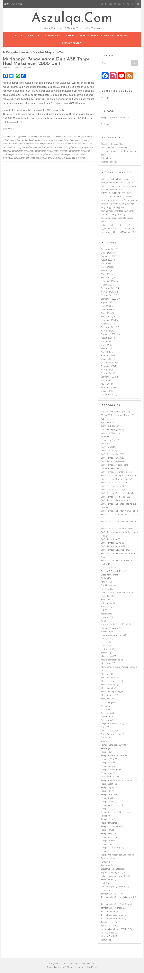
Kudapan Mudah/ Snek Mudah (115, 624)
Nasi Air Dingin (107, 702)
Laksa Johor (106, 638)
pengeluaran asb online (24, 157)
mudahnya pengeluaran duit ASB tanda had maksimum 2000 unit (36, 147)
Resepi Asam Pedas (110, 769)
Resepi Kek (106, 798)
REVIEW (104, 861)
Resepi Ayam (106, 773)
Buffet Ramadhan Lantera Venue (115, 549)
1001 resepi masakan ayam (113, 411)
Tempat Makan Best (110, 893)
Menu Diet (105, 674)
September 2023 (108, 256)
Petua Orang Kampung (111, 734)
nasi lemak (106, 716)
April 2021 (105, 352)
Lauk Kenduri (107, 649)
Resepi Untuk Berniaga (111, 847)
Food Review (106, 585)
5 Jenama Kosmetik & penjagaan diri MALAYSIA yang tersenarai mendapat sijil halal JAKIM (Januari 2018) (118, 228)
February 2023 (107, 281)
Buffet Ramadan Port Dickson (114, 496)
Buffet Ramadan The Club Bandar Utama (119, 514)
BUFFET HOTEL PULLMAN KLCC (115, 147)
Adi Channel (106, 211)
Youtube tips (106, 939)
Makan (104, 652)
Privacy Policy (71, 43)
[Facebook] (106, 4)
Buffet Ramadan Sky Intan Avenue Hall (118, 511)
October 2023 (107, 252)
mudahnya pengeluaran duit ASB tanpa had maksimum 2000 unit (47, 61)
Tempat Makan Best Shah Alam (115, 904)
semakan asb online (44, 157)
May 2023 (105, 270)
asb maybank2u (59, 136)
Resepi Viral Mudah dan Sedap (115, 117)
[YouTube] (119, 4)
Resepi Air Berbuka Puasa (112, 755)
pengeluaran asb (73, 147)
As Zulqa (105, 97)
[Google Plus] (110, 4)
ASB (13, 136)
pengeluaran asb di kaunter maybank (51, 150)
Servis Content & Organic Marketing (104, 36)
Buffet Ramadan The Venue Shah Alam (118, 521)
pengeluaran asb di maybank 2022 (23, 154)
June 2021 (105, 345)
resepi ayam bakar (109, 776)
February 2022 (107, 320)
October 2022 (107, 295)
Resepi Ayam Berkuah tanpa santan (117, 780)
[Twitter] (102, 4)
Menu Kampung (108, 684)
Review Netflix (107, 865)
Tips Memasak (107, 925)
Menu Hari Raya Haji (110, 681)
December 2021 (108, 327)
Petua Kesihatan (108, 730)
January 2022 (106, 323)
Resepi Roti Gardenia (110, 826)
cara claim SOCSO (109, 567)
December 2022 (108, 288)
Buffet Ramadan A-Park (111, 461)
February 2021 (107, 355)
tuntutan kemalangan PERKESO (115, 929)
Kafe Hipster (106, 603)
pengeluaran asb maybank (51, 154)
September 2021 (108, 334)
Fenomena (106, 581)
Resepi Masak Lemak (110, 805)
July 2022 (105, 306)
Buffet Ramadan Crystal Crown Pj (116, 479)
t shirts (104, 225)
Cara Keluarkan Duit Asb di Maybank (26, 140)
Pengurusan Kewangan (111, 723)
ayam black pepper (110, 426)
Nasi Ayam (105, 706)
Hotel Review (106, 599)
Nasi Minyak (106, 720)
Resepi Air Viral (107, 759)
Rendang (105, 748)
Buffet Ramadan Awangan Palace (116, 472)
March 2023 (106, 277)
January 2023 (106, 284)
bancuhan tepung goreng (112, 429)
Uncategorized (107, 932)
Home (18, 36)
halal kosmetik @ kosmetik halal (115, 592)
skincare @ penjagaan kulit (113, 886)
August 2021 (106, 337)
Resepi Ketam (107, 801)
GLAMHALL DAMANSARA (111, 144)
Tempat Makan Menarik (111, 907)
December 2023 (108, 249)
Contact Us (52, 36)
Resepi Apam (107, 762)
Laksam (104, 642)
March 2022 (106, 316)
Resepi (70, 36)
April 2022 (105, 313)
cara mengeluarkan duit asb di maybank (53, 143)
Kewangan (105, 617)
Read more (8, 129)
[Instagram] (123, 4)
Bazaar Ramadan (109, 433)
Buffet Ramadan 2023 (111, 457)
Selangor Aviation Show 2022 (114, 876)
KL (102, 620)
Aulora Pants (106, 158)
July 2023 (105, 263)
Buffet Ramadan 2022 (111, 454)
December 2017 (108, 394)
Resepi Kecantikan (109, 794)
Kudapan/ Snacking (109, 628)
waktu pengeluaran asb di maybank (70, 157)
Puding (104, 737)
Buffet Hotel (106, 447)
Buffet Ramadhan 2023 (111, 546)
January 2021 (106, 359)
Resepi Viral (106, 851)
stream (104, 218)
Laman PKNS (106, 645)
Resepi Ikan (106, 791)
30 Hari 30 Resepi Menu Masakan (116, 415)
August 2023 (106, 259)
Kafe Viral (105, 606)
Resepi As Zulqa (108, 766)
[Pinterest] (128, 4)
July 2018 (105, 380)
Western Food (107, 936)
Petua (103, 727)
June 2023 (105, 267)
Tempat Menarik (108, 911)
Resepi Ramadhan (109, 822)
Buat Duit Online (110, 440)
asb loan (38, 136)
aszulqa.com (72, 18)
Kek (102, 610)
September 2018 (108, 376)
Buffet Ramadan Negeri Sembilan (116, 493)
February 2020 (107, 366)
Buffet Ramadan (108, 450)
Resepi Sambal (107, 829)
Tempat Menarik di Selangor (113, 915)
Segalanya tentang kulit (111, 872)
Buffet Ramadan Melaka (112, 489)
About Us (33, 36)
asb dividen (28, 136)
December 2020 (108, 362)
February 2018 (107, 387)
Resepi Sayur (106, 833)
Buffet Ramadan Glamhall (112, 482)
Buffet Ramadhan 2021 (111, 542)
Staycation (105, 890)
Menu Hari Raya (108, 677)
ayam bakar (106, 422)
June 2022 (105, 309)
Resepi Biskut (107, 783)
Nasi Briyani (106, 709)
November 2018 (108, 369)
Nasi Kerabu (106, 713)
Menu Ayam (106, 663)
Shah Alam (106, 883)
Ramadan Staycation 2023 (113, 745)
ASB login (47, 136)
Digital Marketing (108, 574)
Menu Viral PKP (107, 698)
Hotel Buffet (106, 596)
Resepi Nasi (106, 808)
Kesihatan (105, 613)
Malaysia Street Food (110, 659)
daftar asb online (79, 143)
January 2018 (106, 391)
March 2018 (106, 384)
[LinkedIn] (115, 4)
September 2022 (108, 298)
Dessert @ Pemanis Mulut (112, 571)
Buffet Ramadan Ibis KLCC (112, 486)
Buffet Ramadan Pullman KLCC (115, 500)
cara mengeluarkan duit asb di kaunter (61, 140)
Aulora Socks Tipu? (109, 161)
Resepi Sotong (107, 837)
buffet (103, 443)
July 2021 (105, 341)
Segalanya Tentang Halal (112, 868)
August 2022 (106, 302)
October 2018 (107, 373)
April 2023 (105, 274)
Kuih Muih (105, 631)
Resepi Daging (107, 787)
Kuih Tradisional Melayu (111, 635)
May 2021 (105, 348)
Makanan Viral (107, 656)
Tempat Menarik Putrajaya (113, 918)
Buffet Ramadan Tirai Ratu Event (115, 528)
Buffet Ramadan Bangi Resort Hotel (117, 475)
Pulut (103, 741)
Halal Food (106, 589)
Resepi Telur (106, 840)
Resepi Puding (107, 819)
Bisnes (104, 436)
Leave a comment (23, 67)
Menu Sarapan (107, 695)
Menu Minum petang (110, 691)
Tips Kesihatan (107, 922)
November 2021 (108, 330)
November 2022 (108, 291)
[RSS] (132, 4)
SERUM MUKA (107, 879)
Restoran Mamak (108, 858)
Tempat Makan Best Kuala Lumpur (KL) (118, 897)
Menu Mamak (107, 688)
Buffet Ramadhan (109, 539)
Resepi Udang (107, 844)
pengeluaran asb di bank (23, 150)
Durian (104, 578)
